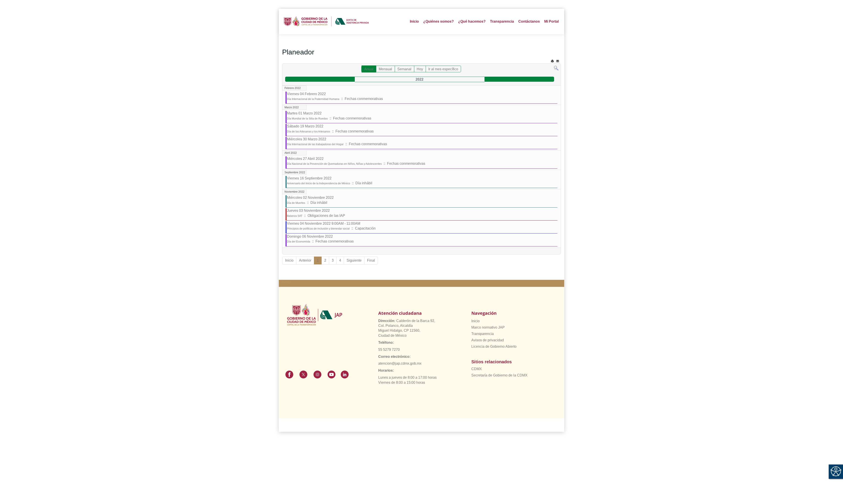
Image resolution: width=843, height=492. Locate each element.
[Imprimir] (552, 61)
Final (371, 260)
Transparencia (482, 334)
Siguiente (354, 260)
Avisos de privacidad (487, 340)
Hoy (420, 69)
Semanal (404, 69)
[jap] (326, 21)
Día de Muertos (296, 202)
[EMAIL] (557, 61)
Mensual (385, 69)
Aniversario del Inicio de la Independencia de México (318, 183)
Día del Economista (298, 241)
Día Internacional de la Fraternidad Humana (313, 99)
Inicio (414, 21)
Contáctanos (529, 21)
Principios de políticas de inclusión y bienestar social (318, 228)
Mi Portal (551, 21)
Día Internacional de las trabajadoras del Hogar (315, 144)
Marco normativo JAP (488, 327)
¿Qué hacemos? (472, 21)
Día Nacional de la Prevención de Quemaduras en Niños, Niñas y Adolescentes (334, 163)
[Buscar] (556, 68)
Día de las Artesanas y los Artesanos (308, 131)
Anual (368, 69)
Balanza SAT (294, 215)
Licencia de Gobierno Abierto (494, 346)
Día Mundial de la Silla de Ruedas (307, 118)
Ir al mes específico (443, 69)
